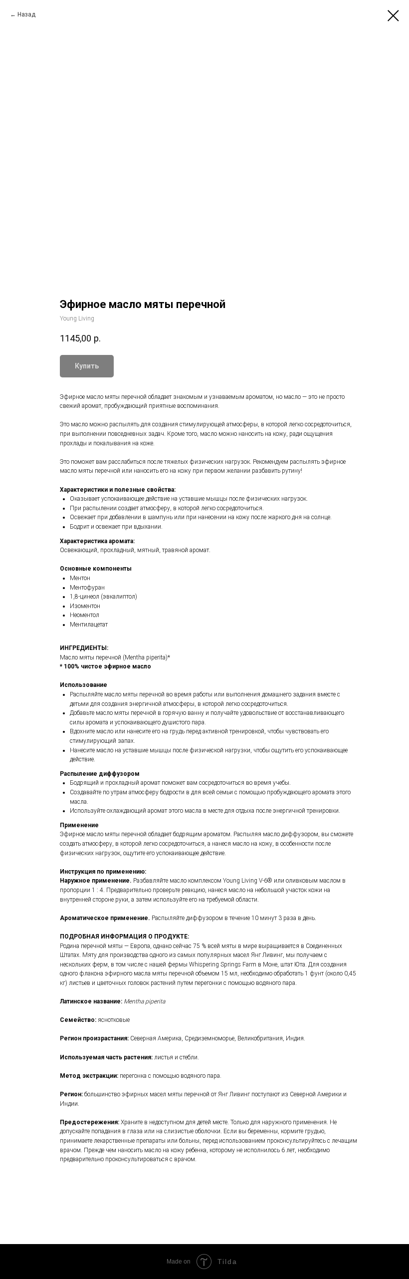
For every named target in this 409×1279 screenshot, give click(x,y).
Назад (26, 14)
